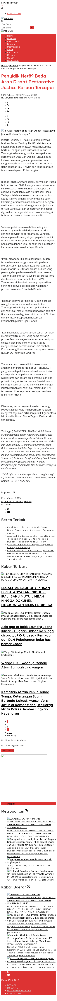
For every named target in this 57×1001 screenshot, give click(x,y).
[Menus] (2, 5)
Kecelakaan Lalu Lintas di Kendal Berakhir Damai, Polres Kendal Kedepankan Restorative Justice (30, 530)
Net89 (27, 501)
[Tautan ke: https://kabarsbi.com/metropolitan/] (26, 811)
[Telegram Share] (8, 108)
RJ (31, 501)
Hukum (4, 97)
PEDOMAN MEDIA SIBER (19, 990)
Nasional (23, 97)
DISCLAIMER (13, 987)
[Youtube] (8, 512)
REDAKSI (11, 985)
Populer (11, 803)
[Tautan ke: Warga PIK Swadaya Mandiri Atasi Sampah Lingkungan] (31, 862)
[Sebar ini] (7, 102)
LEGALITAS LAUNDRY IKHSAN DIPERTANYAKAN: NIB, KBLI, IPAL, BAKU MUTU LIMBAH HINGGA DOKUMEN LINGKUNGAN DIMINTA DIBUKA (26, 596)
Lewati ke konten (9, 2)
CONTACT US (14, 993)
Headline (13, 97)
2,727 (9, 732)
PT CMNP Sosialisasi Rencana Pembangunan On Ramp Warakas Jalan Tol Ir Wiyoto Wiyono (31, 878)
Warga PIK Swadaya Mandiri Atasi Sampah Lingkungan (24, 665)
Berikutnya (12, 735)
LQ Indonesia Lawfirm (12, 501)
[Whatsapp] (8, 111)
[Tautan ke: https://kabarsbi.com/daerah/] (28, 887)
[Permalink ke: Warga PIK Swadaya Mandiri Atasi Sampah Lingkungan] (28, 654)
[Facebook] (8, 509)
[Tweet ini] (8, 105)
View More (7, 750)
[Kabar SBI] (7, 18)
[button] (32, 27)
